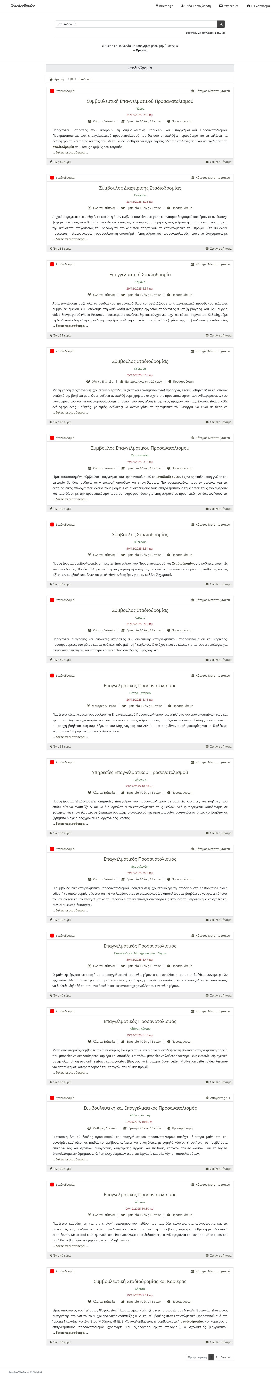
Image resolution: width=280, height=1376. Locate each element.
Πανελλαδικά (123, 953)
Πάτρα (140, 108)
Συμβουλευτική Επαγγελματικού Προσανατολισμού (140, 101)
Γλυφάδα (140, 195)
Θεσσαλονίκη (140, 455)
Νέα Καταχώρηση (198, 6)
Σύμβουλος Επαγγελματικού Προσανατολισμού (140, 448)
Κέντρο (145, 1029)
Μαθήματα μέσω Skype (150, 953)
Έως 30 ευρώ (61, 1342)
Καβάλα (140, 282)
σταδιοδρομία (63, 147)
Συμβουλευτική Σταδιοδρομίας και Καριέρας (140, 1281)
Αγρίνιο (140, 617)
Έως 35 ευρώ (61, 248)
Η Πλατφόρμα (260, 6)
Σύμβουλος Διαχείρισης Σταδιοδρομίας (140, 188)
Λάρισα (140, 1202)
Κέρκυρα (140, 368)
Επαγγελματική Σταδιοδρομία (140, 274)
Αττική (145, 1115)
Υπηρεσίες (230, 6)
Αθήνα (134, 1029)
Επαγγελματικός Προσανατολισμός (140, 686)
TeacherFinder (22, 6)
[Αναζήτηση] (221, 24)
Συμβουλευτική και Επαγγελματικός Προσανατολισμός (140, 1108)
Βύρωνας (140, 542)
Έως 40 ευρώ (61, 162)
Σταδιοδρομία (168, 477)
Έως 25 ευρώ (61, 1169)
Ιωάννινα (140, 780)
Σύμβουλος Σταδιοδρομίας (140, 361)
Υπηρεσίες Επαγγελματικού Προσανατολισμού (140, 772)
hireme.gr (165, 6)
